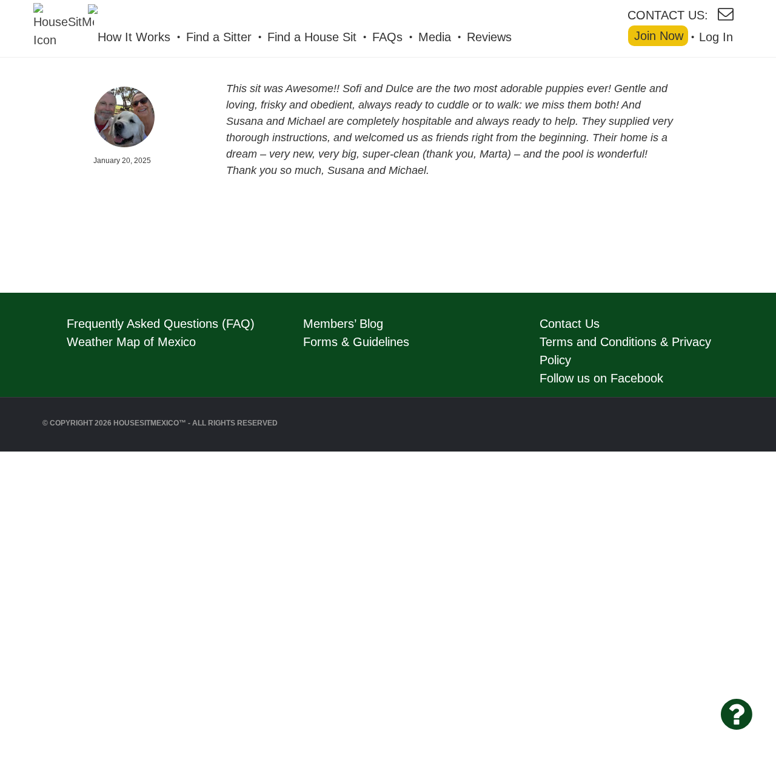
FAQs (387, 37)
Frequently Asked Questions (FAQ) (161, 323)
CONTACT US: (667, 14)
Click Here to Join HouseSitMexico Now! (127, 507)
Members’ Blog (343, 323)
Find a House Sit (311, 37)
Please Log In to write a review (127, 660)
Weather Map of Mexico (131, 341)
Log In (716, 37)
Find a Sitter (219, 37)
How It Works (134, 37)
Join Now (658, 35)
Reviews (489, 37)
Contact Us (570, 323)
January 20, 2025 (122, 160)
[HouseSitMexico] (151, 12)
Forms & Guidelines (356, 341)
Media (434, 37)
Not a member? (127, 691)
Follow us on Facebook (601, 378)
